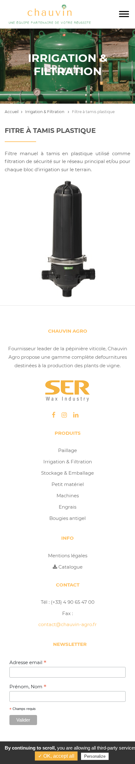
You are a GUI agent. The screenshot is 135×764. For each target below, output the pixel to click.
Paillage (67, 450)
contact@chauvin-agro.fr (67, 624)
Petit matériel (67, 484)
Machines (68, 496)
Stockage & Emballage (67, 473)
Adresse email (27, 662)
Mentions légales (67, 556)
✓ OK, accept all (56, 756)
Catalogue (70, 567)
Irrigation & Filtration (45, 111)
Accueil (12, 111)
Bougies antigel (67, 518)
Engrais (67, 507)
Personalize (94, 756)
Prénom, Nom (27, 686)
